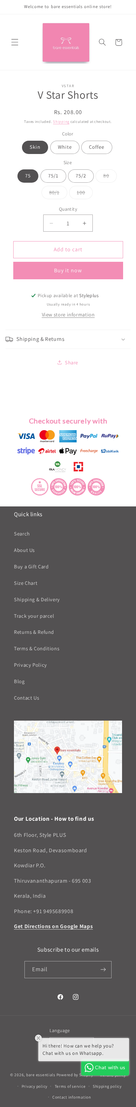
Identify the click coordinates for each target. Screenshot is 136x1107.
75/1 (53, 175)
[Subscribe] (103, 969)
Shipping (61, 121)
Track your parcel (34, 615)
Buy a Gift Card (31, 566)
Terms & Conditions (36, 648)
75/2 (81, 175)
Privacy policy (34, 1086)
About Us (24, 550)
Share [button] (71, 362)
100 (85, 194)
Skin (35, 146)
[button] (15, 42)
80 (109, 177)
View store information (68, 314)
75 (28, 175)
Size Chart (25, 583)
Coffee (96, 146)
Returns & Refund (34, 632)
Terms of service (70, 1086)
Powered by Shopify (74, 1074)
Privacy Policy (30, 664)
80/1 (58, 194)
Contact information (71, 1097)
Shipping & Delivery (37, 599)
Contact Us (26, 697)
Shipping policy (107, 1086)
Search (22, 533)
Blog (19, 681)
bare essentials (40, 1074)
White (65, 146)
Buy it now (68, 270)
